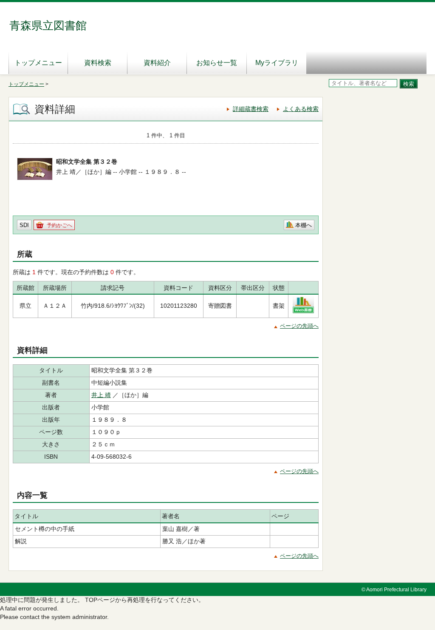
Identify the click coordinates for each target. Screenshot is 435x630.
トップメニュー (38, 62)
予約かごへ (59, 225)
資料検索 (97, 62)
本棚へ (303, 225)
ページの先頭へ (299, 326)
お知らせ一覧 (216, 62)
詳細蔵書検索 (250, 108)
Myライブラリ (276, 62)
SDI (24, 225)
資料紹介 (157, 62)
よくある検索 (301, 108)
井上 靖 (101, 395)
